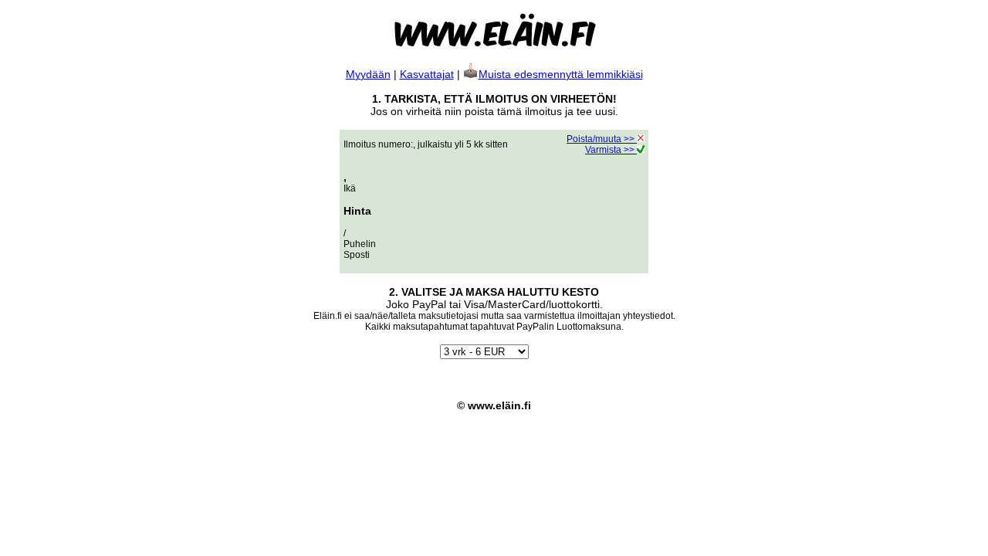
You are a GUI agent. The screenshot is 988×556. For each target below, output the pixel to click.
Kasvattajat (427, 74)
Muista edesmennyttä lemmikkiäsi (561, 74)
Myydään (368, 74)
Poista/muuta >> (602, 139)
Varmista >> (611, 149)
